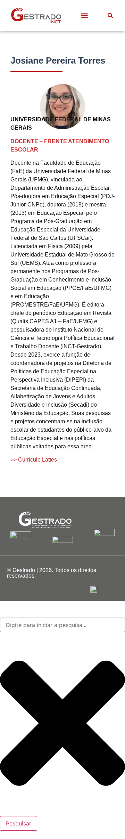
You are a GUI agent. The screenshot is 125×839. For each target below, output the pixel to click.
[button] (84, 15)
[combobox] (62, 625)
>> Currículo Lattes (33, 460)
